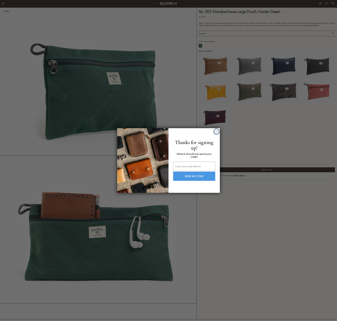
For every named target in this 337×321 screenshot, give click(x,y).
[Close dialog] (216, 131)
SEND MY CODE (194, 176)
